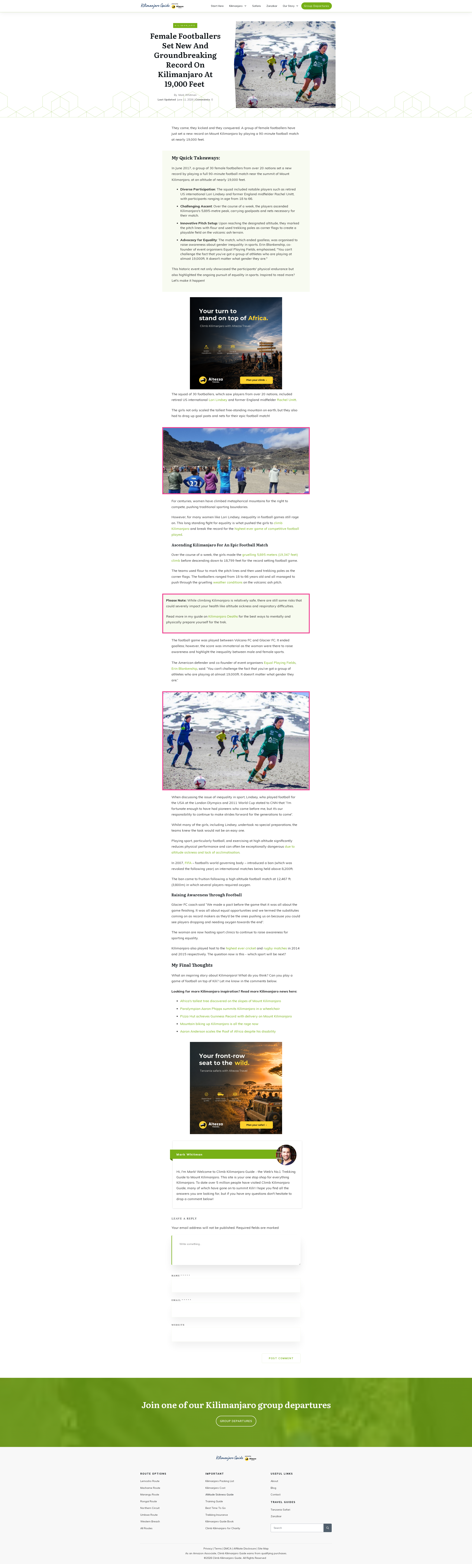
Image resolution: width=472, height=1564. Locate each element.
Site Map (263, 1548)
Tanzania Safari (280, 1509)
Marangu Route (149, 1494)
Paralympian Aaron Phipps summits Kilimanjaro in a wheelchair (230, 1009)
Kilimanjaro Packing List (219, 1481)
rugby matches (275, 948)
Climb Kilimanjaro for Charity (222, 1528)
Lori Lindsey (218, 400)
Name (180, 1275)
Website (178, 1324)
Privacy (208, 1548)
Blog (273, 1488)
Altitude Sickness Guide (219, 1494)
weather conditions (227, 582)
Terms (218, 1548)
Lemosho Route (149, 1481)
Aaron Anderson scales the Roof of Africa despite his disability (228, 1031)
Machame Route (150, 1488)
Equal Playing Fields (280, 663)
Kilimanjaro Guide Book (219, 1521)
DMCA (227, 1548)
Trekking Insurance (216, 1514)
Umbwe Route (149, 1514)
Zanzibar (276, 1516)
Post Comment (281, 1358)
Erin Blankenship (184, 668)
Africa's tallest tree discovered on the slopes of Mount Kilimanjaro (230, 1001)
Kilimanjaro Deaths (223, 616)
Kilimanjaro (185, 25)
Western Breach (150, 1521)
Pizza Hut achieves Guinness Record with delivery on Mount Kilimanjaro (236, 1016)
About (274, 1481)
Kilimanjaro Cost (215, 1488)
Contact (275, 1494)
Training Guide (214, 1501)
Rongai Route (148, 1501)
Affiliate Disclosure (244, 1548)
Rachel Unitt (286, 400)
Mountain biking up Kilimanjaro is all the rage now (219, 1024)
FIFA (188, 863)
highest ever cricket (241, 948)
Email (181, 1300)
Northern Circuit (149, 1508)
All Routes (146, 1528)
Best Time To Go (215, 1508)
